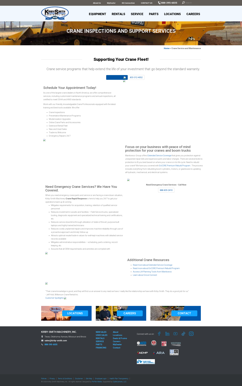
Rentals (118, 14)
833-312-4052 (136, 77)
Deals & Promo (120, 338)
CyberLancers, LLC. (120, 382)
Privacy (52, 379)
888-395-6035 (51, 344)
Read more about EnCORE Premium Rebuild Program (156, 268)
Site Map (89, 379)
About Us (97, 3)
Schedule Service (116, 77)
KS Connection (128, 3)
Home (166, 48)
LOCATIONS (75, 313)
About (115, 332)
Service (137, 14)
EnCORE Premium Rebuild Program (175, 165)
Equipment (97, 14)
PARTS (99, 344)
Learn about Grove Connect (145, 275)
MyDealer (111, 3)
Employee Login (101, 379)
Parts (154, 14)
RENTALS (100, 338)
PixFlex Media (97, 382)
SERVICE (100, 341)
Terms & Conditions (65, 379)
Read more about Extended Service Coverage (152, 265)
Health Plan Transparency (119, 379)
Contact (116, 348)
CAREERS (130, 313)
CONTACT (184, 313)
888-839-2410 (166, 190)
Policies (44, 379)
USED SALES (101, 335)
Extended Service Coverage (160, 155)
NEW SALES (101, 332)
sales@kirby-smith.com (56, 340)
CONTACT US (146, 3)
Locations (172, 14)
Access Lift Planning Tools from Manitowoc (152, 272)
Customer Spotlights (54, 298)
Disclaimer (79, 379)
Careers (193, 14)
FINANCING (101, 348)
